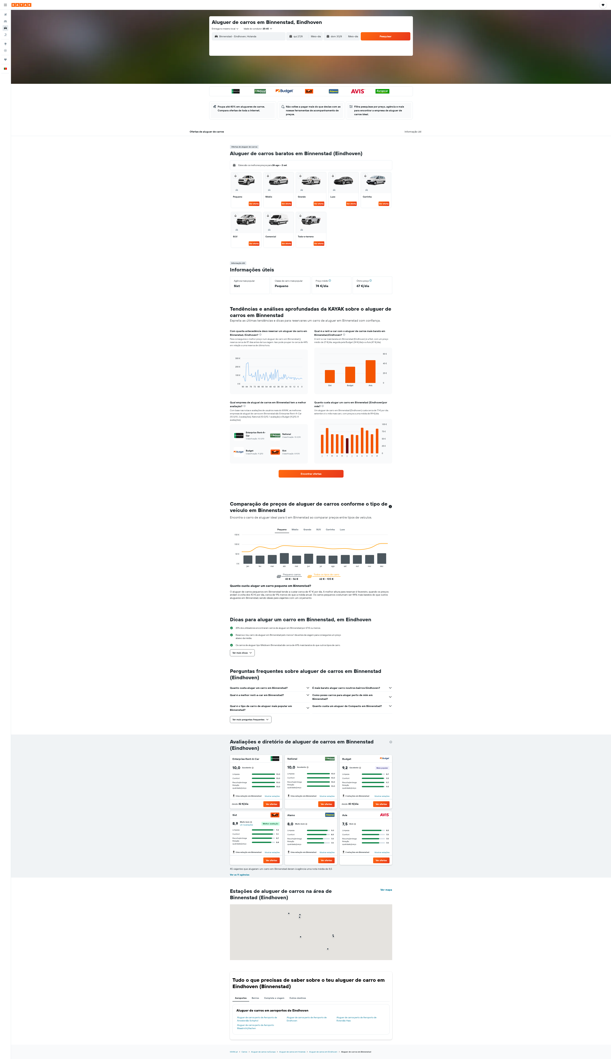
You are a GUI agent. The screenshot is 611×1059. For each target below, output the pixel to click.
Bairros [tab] (255, 998)
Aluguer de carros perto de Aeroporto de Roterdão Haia (356, 1019)
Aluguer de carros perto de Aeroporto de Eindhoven (307, 1019)
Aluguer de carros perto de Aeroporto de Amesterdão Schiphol (257, 1019)
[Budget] (385, 759)
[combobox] (225, 28)
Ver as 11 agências (239, 874)
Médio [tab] (295, 529)
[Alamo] (330, 815)
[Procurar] (5, 21)
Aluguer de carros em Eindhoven (323, 1052)
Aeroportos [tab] (241, 998)
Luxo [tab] (342, 529)
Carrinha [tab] (330, 529)
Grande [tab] (307, 529)
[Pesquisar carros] (5, 28)
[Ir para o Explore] (5, 44)
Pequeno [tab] (282, 529)
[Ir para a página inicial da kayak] (21, 5)
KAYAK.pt (234, 1052)
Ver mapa (386, 889)
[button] (5, 4)
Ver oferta (254, 203)
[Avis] (385, 815)
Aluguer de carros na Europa (263, 1052)
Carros (244, 1052)
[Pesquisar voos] (5, 14)
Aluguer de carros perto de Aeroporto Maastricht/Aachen (255, 1027)
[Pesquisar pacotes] (5, 35)
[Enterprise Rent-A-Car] (275, 759)
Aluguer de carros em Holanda (292, 1052)
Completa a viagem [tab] (274, 998)
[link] (311, 474)
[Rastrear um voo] (5, 50)
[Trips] (5, 59)
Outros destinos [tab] (297, 998)
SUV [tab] (318, 529)
